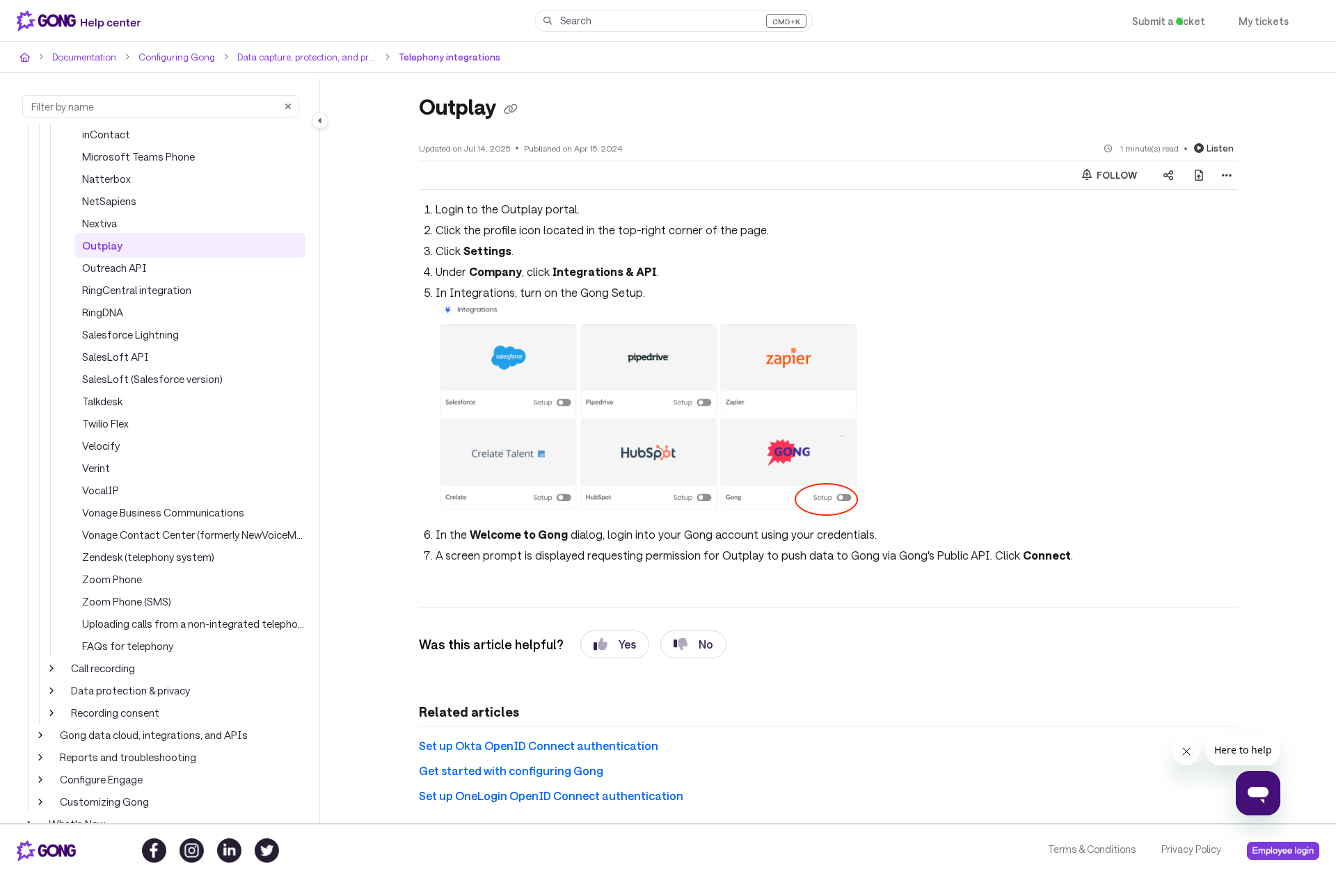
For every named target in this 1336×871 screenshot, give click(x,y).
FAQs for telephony (127, 646)
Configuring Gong (176, 57)
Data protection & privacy (130, 690)
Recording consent (115, 712)
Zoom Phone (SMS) (126, 601)
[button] (673, 21)
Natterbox (106, 178)
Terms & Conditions (1092, 849)
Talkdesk (102, 401)
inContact (106, 134)
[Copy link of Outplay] (511, 109)
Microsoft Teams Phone (138, 156)
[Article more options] (1227, 175)
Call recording (103, 668)
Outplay (102, 245)
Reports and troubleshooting (128, 757)
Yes (627, 644)
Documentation (84, 57)
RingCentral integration (136, 290)
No (706, 644)
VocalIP (100, 490)
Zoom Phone (112, 579)
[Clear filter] (288, 106)
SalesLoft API (115, 356)
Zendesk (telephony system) (148, 557)
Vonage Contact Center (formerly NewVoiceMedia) (193, 534)
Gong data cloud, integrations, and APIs (154, 734)
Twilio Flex (105, 423)
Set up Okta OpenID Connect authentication (538, 745)
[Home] (81, 20)
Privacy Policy (1191, 849)
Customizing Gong (104, 801)
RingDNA (102, 312)
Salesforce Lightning (130, 334)
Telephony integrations (449, 57)
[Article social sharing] (1168, 175)
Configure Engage (101, 779)
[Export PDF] (1199, 175)
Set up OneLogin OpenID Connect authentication (551, 795)
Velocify (101, 445)
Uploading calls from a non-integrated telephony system (193, 623)
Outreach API (114, 267)
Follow (1116, 175)
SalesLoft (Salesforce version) (152, 379)
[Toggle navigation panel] (320, 120)
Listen (1220, 148)
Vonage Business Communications (163, 512)
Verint (96, 468)
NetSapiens (109, 201)
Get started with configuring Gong (511, 770)
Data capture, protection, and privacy (306, 57)
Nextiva (99, 223)
